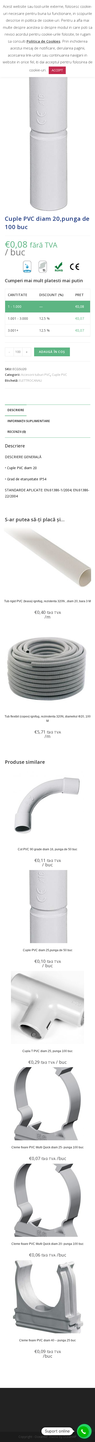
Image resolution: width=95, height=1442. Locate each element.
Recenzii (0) (16, 432)
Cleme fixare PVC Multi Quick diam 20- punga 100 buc (47, 1244)
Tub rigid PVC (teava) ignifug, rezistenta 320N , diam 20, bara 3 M (47, 601)
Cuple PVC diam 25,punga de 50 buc (47, 950)
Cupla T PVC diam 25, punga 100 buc (47, 1051)
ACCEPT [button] (57, 70)
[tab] (47, 410)
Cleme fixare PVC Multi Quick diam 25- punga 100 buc (47, 1147)
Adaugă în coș (52, 352)
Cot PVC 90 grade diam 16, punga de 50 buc (47, 849)
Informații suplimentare (28, 421)
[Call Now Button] (83, 1431)
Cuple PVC (59, 374)
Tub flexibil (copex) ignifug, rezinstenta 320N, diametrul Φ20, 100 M (48, 719)
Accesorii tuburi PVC (35, 374)
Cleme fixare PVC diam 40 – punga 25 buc (47, 1340)
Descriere (15, 410)
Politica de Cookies (43, 41)
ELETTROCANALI (30, 380)
